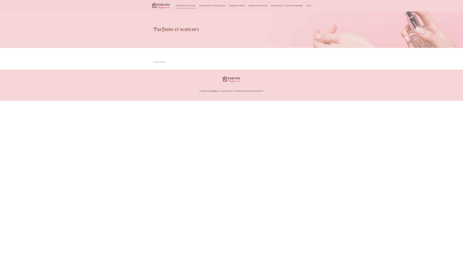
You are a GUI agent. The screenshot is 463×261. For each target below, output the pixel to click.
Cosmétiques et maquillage (212, 5)
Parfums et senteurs (185, 5)
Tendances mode (237, 5)
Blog (308, 5)
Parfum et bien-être (257, 5)
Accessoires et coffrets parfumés (287, 5)
